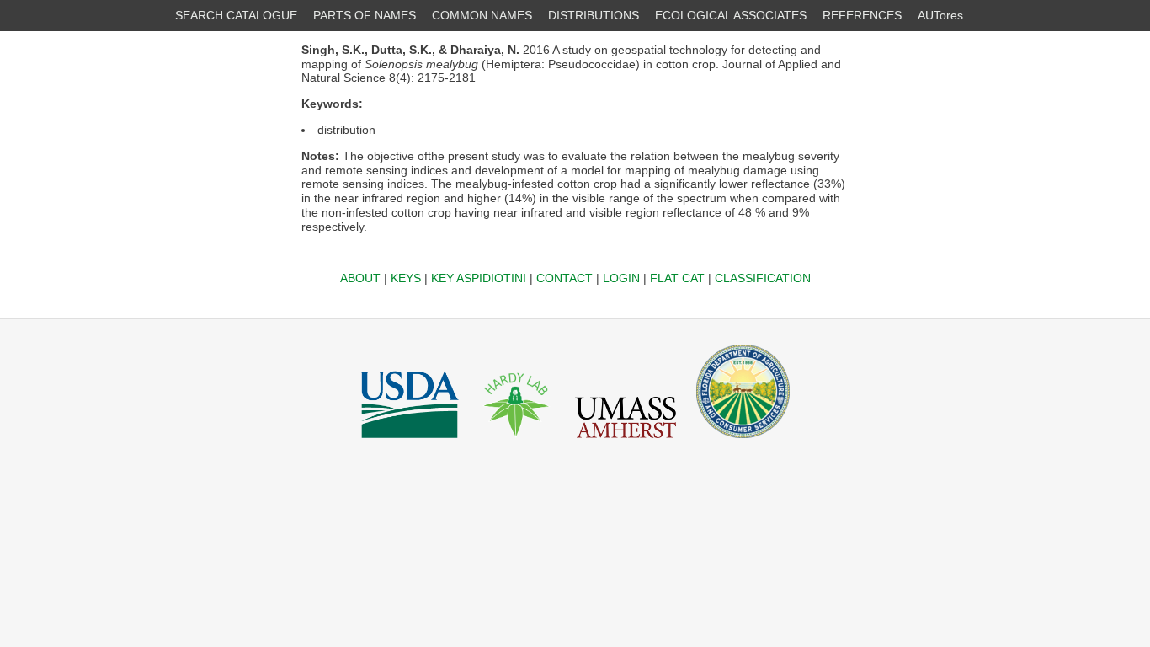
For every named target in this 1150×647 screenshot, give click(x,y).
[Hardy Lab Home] (517, 442)
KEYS (406, 278)
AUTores (940, 15)
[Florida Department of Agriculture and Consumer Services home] (743, 442)
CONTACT (564, 278)
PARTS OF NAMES (364, 15)
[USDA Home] (409, 442)
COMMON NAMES (482, 15)
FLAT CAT (677, 278)
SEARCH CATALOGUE (236, 15)
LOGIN (621, 278)
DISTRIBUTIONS (593, 15)
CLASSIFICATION (763, 278)
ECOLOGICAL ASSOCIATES (731, 15)
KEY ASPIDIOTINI (478, 278)
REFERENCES (862, 15)
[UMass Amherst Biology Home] (625, 442)
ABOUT (360, 278)
